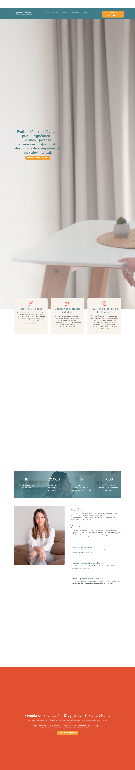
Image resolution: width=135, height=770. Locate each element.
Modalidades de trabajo (38, 158)
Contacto (86, 13)
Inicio (47, 13)
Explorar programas (68, 733)
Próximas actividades (113, 14)
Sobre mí (54, 13)
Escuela (63, 13)
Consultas (75, 13)
